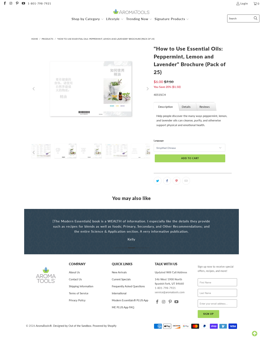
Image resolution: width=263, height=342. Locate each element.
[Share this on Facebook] (167, 181)
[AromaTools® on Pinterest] (17, 3)
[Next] (147, 89)
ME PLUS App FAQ (123, 307)
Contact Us (75, 279)
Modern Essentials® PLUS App (130, 300)
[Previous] (34, 89)
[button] (88, 19)
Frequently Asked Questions (128, 286)
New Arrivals (119, 272)
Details (186, 106)
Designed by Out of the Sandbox (72, 325)
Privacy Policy (77, 300)
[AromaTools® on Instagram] (11, 3)
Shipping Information (81, 286)
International (119, 293)
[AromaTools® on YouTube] (23, 3)
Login (244, 3)
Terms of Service (78, 293)
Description (165, 106)
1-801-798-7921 (39, 3)
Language (159, 140)
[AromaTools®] (131, 12)
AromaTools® (44, 325)
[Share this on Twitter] (158, 181)
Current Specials (121, 279)
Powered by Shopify (104, 325)
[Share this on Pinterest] (177, 181)
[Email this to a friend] (186, 181)
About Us (74, 272)
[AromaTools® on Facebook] (4, 3)
